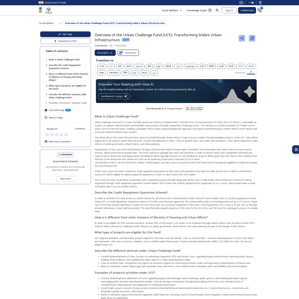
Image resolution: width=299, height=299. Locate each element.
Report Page (56, 117)
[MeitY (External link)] (40, 10)
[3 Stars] (56, 134)
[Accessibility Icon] (260, 2)
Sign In (229, 10)
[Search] (217, 10)
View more (65, 178)
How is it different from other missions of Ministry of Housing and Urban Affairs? (68, 77)
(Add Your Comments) (60, 141)
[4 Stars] (61, 134)
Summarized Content (112, 96)
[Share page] (242, 38)
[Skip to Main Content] (241, 2)
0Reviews (80, 128)
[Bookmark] (252, 38)
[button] (61, 59)
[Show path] (60, 23)
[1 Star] (47, 134)
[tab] (105, 53)
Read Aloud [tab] (130, 52)
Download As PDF (67, 41)
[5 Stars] (66, 134)
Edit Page (67, 34)
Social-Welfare (170, 10)
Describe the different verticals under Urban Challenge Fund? (67, 96)
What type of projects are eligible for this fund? (67, 87)
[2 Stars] (52, 134)
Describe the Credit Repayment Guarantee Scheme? (65, 67)
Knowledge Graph (197, 10)
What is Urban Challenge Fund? (64, 59)
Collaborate (247, 10)
